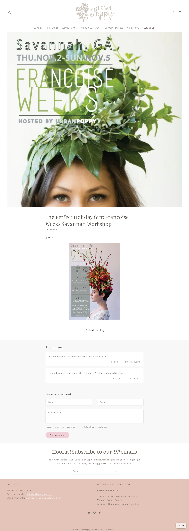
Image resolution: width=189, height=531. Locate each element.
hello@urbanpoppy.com (39, 494)
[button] (10, 13)
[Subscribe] (116, 471)
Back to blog (96, 330)
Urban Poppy (85, 529)
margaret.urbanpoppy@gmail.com (43, 498)
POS (92, 529)
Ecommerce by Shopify (107, 529)
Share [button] (50, 237)
